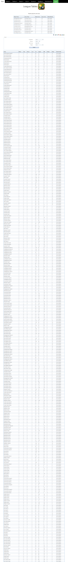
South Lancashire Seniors (8, 304)
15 (52, 53)
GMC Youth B (6, 201)
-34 (44, 156)
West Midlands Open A (28, 24)
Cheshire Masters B (7, 196)
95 (38, 63)
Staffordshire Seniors (7, 287)
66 (38, 59)
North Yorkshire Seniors (8, 168)
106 (39, 171)
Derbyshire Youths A (7, 282)
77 (35, 67)
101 (39, 96)
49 (35, 166)
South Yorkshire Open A (8, 121)
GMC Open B (6, 204)
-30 (44, 295)
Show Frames (50, 18)
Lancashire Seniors (7, 239)
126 (36, 249)
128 (36, 177)
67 (38, 257)
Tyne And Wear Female (7, 56)
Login (55, 1)
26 (35, 21)
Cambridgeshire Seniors (7, 269)
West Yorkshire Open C (7, 102)
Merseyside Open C (7, 182)
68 (38, 75)
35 (35, 168)
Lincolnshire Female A (7, 99)
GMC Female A (6, 234)
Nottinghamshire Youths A (8, 271)
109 (36, 101)
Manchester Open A (7, 238)
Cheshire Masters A (7, 226)
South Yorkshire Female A (8, 104)
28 (38, 128)
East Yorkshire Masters (7, 160)
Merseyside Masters (7, 180)
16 (52, 179)
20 (38, 133)
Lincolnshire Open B (7, 139)
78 (38, 88)
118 (39, 166)
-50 (44, 164)
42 (38, 137)
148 (36, 174)
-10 (44, 63)
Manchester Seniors (7, 185)
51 (38, 53)
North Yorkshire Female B (8, 166)
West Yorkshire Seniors (7, 107)
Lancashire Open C (7, 214)
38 (35, 282)
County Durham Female (7, 93)
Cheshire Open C (6, 207)
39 (35, 96)
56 (38, 276)
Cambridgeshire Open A (7, 258)
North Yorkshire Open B (8, 145)
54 (35, 137)
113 (36, 257)
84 (35, 276)
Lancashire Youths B (7, 203)
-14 (44, 83)
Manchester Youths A (7, 206)
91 (35, 196)
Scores (33, 1)
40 (38, 177)
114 (36, 104)
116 (39, 174)
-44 (44, 147)
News (7, 1)
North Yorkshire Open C (8, 155)
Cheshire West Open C (7, 233)
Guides (40, 1)
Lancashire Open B (7, 211)
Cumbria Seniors (6, 96)
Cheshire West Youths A (8, 174)
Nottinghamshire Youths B (8, 285)
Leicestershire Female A (7, 277)
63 (38, 64)
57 (38, 61)
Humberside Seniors (7, 129)
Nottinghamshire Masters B (8, 249)
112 (39, 298)
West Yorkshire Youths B (8, 128)
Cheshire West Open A (7, 199)
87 (38, 139)
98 (38, 249)
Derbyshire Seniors (7, 301)
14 (38, 134)
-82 (44, 244)
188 (39, 222)
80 (35, 66)
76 (35, 75)
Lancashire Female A (7, 179)
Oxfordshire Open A (28, 18)
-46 (44, 158)
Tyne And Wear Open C (7, 74)
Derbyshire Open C (7, 257)
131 (36, 98)
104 (36, 187)
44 (35, 128)
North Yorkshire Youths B (8, 136)
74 (35, 59)
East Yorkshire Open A (7, 172)
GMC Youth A (6, 177)
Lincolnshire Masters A (7, 118)
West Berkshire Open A (28, 21)
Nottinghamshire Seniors (8, 252)
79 (35, 74)
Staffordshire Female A (7, 263)
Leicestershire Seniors (7, 273)
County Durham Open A (8, 69)
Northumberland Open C (8, 58)
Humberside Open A (7, 153)
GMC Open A (6, 241)
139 (36, 247)
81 (35, 64)
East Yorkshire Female (7, 98)
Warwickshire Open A (28, 20)
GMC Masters (6, 195)
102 (39, 145)
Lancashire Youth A (7, 176)
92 (35, 55)
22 (52, 174)
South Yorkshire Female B (8, 53)
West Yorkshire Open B (7, 101)
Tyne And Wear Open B (7, 82)
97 (38, 83)
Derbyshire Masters (7, 265)
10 (52, 61)
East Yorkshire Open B (7, 171)
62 (35, 88)
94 (35, 69)
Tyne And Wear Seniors (7, 55)
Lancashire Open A (7, 212)
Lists (26, 1)
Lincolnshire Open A (7, 117)
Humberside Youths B (7, 156)
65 (38, 74)
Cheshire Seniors (6, 198)
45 (38, 176)
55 (38, 56)
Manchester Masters (7, 217)
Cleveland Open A (7, 77)
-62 (44, 96)
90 (38, 93)
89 (35, 53)
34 (35, 134)
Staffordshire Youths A (7, 300)
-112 (44, 222)
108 (36, 180)
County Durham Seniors (8, 61)
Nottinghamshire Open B (8, 266)
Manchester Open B (7, 223)
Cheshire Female (6, 193)
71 (35, 80)
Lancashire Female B (7, 220)
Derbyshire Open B (7, 255)
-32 (44, 171)
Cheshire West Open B (7, 215)
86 (38, 69)
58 (35, 152)
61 (38, 58)
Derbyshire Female (7, 276)
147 (36, 176)
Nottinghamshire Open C (8, 250)
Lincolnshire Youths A (7, 133)
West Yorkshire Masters (7, 150)
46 (38, 285)
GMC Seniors (6, 236)
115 (39, 164)
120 (39, 147)
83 (35, 58)
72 (35, 129)
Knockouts (48, 1)
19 (35, 20)
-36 (44, 230)
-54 (44, 172)
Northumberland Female (7, 91)
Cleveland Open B (7, 86)
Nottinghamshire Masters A (8, 247)
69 (35, 82)
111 (36, 109)
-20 (44, 239)
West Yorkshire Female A (8, 109)
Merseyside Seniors (7, 188)
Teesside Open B (6, 75)
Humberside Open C (7, 144)
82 (38, 104)
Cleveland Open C (7, 94)
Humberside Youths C (7, 169)
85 (35, 56)
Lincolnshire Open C (7, 110)
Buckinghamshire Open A (18, 18)
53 (38, 277)
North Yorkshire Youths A (8, 134)
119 (36, 266)
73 (38, 80)
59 (38, 118)
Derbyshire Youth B (7, 274)
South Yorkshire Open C (8, 126)
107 (36, 102)
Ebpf (2, 1)
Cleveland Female (6, 88)
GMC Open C (6, 228)
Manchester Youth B (7, 230)
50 (35, 93)
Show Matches (58, 53)
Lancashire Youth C (7, 246)
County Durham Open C (8, 85)
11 (35, 169)
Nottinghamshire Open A (8, 260)
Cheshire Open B (6, 209)
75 (38, 82)
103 (39, 241)
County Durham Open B (8, 66)
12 (52, 56)
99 (35, 72)
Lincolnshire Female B (7, 147)
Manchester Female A (7, 191)
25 (35, 163)
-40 (44, 93)
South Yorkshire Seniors (8, 125)
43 (35, 244)
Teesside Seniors (6, 59)
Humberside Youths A (7, 137)
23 (35, 23)
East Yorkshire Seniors (7, 161)
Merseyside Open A (7, 187)
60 (38, 180)
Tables (14, 1)
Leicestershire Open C (7, 293)
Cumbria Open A (6, 83)
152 (39, 246)
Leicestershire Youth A (7, 284)
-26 (44, 91)
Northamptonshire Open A (18, 23)
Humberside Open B (7, 142)
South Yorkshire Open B (8, 120)
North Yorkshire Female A (8, 131)
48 (38, 55)
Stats (20, 1)
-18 (44, 90)
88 (38, 77)
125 (39, 244)
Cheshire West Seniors (7, 225)
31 (35, 156)
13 (52, 55)
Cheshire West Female (7, 242)
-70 (44, 168)
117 (36, 99)
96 (35, 203)
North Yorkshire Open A (8, 123)
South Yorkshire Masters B (8, 152)
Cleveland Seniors (7, 90)
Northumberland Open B (8, 80)
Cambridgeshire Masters (8, 268)
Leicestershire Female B (7, 281)
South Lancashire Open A (8, 303)
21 (35, 24)
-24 (44, 145)
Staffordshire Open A (7, 298)
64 (38, 66)
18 (35, 18)
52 (35, 94)
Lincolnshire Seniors (7, 115)
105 (39, 168)
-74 (44, 169)
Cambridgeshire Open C (7, 279)
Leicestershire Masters (7, 292)
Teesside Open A (6, 63)
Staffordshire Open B (7, 290)
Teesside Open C (6, 64)
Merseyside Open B (7, 231)
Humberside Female (7, 158)
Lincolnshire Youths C (7, 163)
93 (35, 139)
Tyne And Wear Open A (7, 72)
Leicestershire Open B (7, 295)
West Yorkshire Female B (8, 67)
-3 (47, 115)
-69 (44, 166)
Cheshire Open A (6, 190)
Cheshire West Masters (7, 244)
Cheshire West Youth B (7, 222)
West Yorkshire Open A (7, 112)
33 (35, 136)
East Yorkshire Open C (7, 164)
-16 (44, 86)
